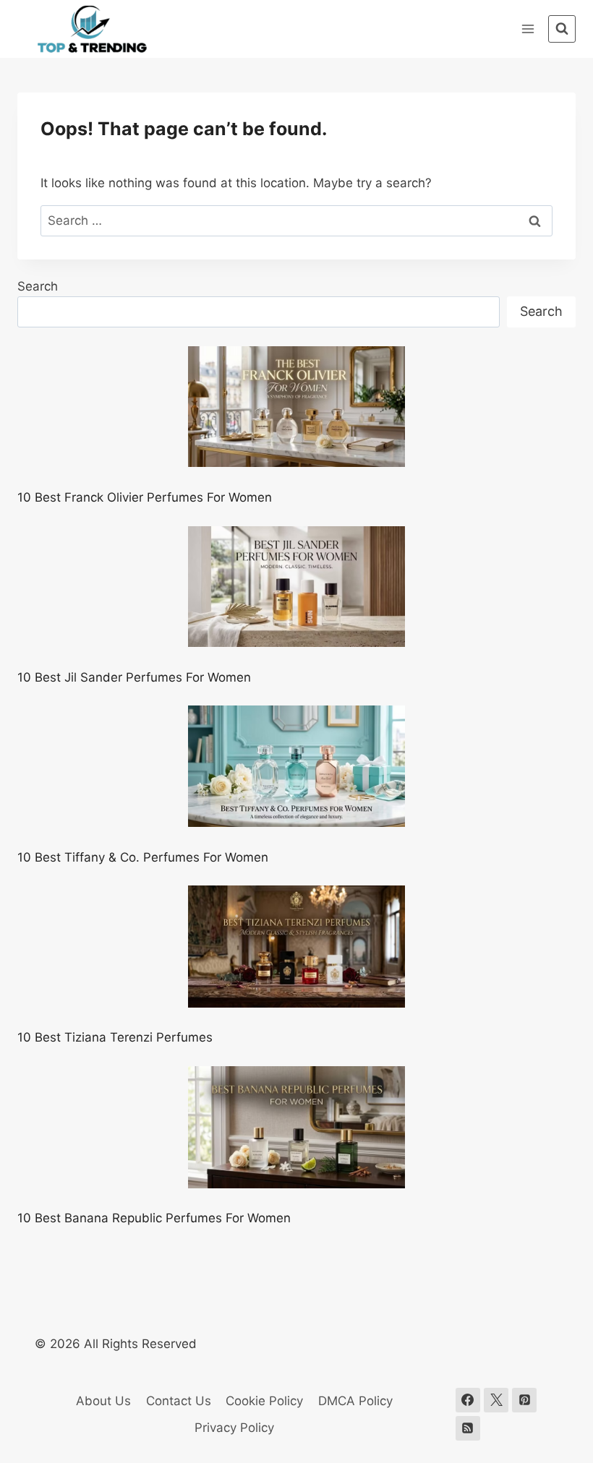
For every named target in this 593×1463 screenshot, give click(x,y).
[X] (496, 1400)
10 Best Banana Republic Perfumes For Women (154, 1218)
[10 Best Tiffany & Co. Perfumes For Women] (296, 766)
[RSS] (468, 1428)
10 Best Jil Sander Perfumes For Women (134, 677)
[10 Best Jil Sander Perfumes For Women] (296, 587)
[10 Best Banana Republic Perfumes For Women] (296, 1127)
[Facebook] (468, 1400)
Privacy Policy (234, 1427)
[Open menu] (527, 28)
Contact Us (178, 1401)
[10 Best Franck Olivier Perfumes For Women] (296, 407)
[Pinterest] (524, 1400)
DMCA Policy (355, 1401)
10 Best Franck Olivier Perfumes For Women (144, 497)
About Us (103, 1401)
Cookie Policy (264, 1401)
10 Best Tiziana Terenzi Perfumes (115, 1037)
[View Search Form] (562, 29)
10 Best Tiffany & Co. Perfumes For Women (142, 857)
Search (37, 286)
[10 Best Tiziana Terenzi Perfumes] (296, 946)
